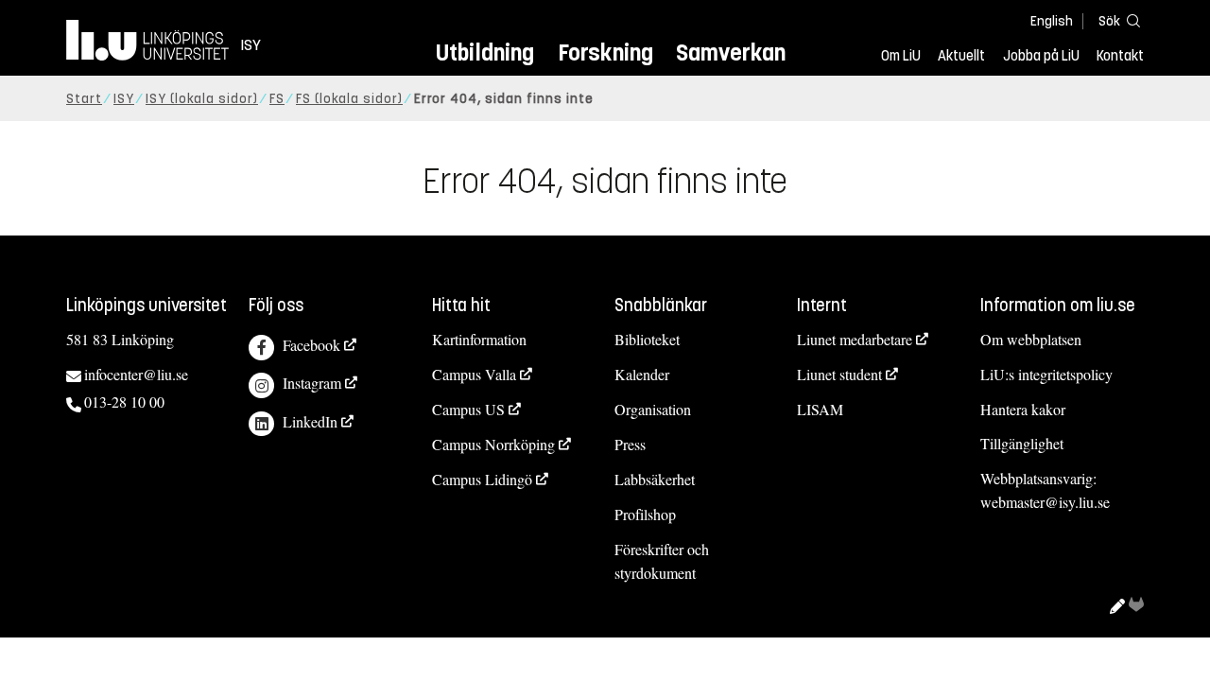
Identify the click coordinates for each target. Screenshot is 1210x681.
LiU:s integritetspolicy (1046, 374)
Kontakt (1120, 55)
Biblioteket (647, 339)
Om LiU (901, 55)
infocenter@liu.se (136, 374)
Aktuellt (961, 55)
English (1051, 21)
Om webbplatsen (1030, 339)
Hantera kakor (1022, 409)
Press (630, 444)
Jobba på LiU (1041, 55)
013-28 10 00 (124, 401)
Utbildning (485, 52)
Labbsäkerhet (654, 479)
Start (84, 99)
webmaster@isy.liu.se (1045, 502)
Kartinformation (479, 339)
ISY (123, 99)
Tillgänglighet (1021, 443)
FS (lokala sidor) (349, 99)
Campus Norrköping (493, 444)
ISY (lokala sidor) (202, 99)
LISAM (820, 409)
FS (277, 99)
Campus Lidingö (482, 479)
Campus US (468, 409)
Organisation (652, 409)
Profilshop (645, 514)
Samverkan (731, 52)
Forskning (605, 52)
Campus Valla (474, 374)
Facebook (311, 345)
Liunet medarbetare (854, 339)
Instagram (312, 383)
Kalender (641, 374)
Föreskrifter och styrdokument (661, 561)
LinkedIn (310, 421)
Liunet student (839, 374)
